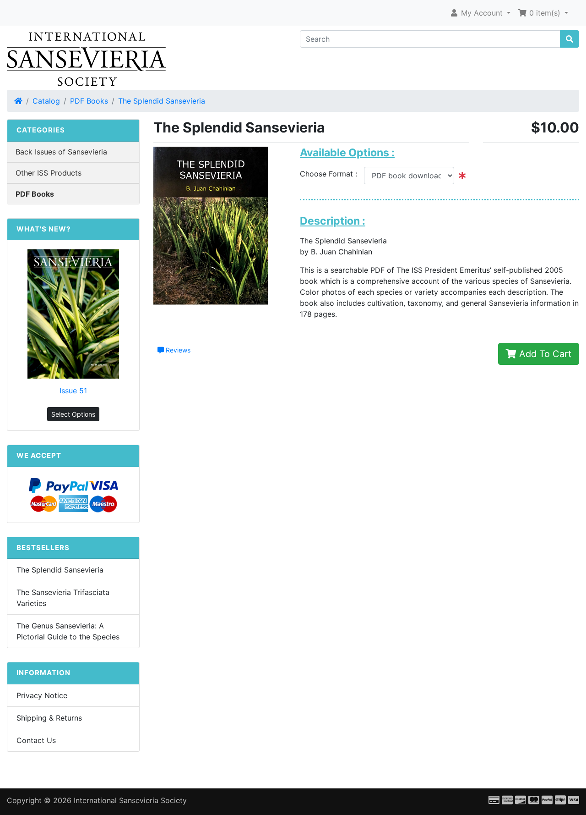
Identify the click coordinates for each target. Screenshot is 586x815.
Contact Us (36, 740)
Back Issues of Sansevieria (61, 151)
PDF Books (89, 100)
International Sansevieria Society (130, 800)
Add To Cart (543, 353)
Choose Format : (332, 173)
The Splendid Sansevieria (161, 100)
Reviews (177, 350)
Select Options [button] (73, 414)
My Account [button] (482, 12)
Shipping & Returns (49, 717)
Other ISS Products (48, 172)
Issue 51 (73, 390)
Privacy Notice (41, 695)
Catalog (46, 100)
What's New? (43, 229)
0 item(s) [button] (545, 12)
